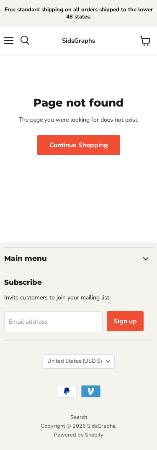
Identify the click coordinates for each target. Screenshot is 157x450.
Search (78, 417)
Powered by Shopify (78, 435)
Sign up (125, 321)
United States (74, 361)
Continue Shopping (78, 145)
